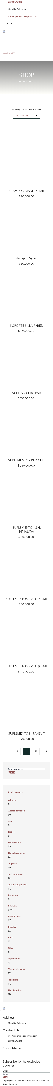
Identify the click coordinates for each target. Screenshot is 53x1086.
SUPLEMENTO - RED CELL (26, 460)
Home (22, 81)
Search (11, 772)
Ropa (10, 937)
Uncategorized (15, 990)
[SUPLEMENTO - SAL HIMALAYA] (26, 497)
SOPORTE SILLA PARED (26, 325)
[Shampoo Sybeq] (26, 228)
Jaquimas (12, 863)
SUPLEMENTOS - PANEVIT (26, 733)
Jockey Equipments (17, 884)
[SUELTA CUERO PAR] (26, 362)
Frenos (11, 831)
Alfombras (13, 800)
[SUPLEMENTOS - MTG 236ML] (26, 569)
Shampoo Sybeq (26, 258)
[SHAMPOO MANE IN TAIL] (26, 161)
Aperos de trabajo (16, 810)
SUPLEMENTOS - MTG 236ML (26, 599)
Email (5, 1070)
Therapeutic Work (16, 969)
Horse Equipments (16, 852)
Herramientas (14, 842)
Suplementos (14, 958)
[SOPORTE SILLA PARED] (26, 295)
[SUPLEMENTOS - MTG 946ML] (26, 636)
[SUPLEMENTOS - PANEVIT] (26, 703)
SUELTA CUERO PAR (26, 393)
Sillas (10, 948)
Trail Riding (13, 979)
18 (36, 751)
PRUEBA (12, 905)
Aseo (10, 821)
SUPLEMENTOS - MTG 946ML (26, 666)
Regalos (12, 927)
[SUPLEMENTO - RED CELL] (26, 430)
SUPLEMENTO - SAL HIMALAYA (26, 529)
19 (45, 751)
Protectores (13, 895)
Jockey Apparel (15, 874)
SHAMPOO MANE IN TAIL (26, 191)
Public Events (14, 916)
